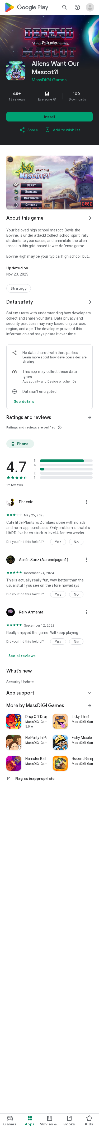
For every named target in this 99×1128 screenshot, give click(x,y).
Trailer (49, 42)
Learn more (31, 357)
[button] (54, 99)
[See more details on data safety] (24, 401)
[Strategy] (18, 288)
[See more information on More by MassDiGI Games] (89, 705)
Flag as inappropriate (30, 778)
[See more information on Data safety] (89, 302)
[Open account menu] (90, 7)
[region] (49, 96)
